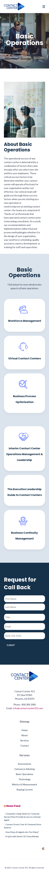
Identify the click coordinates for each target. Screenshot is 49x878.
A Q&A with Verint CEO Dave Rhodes (22, 836)
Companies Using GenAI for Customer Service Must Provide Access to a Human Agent (22, 816)
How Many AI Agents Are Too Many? (22, 832)
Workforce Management (24, 321)
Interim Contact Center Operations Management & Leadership (24, 454)
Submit (11, 645)
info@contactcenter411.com (28, 708)
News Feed (13, 806)
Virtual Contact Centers (24, 358)
